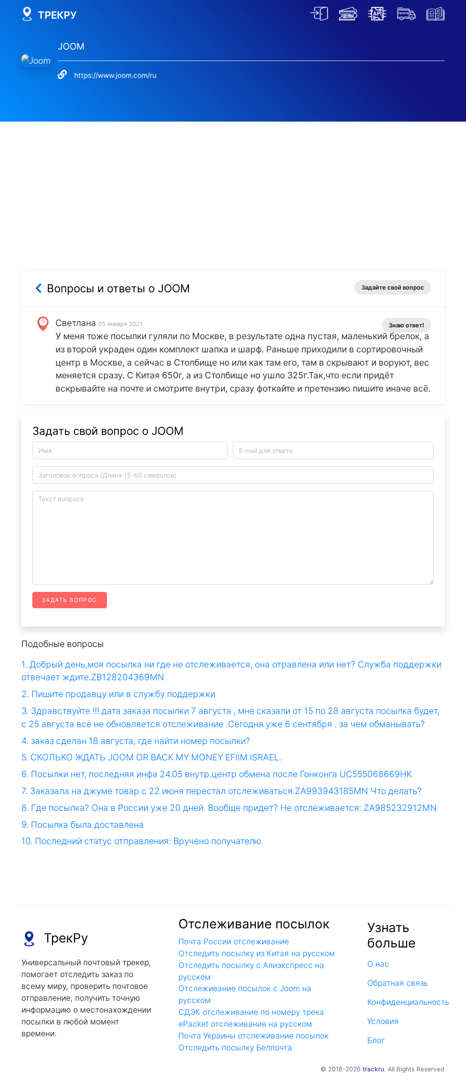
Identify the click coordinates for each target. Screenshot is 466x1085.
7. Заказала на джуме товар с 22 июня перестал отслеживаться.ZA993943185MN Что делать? (221, 790)
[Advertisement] (233, 185)
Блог (376, 1040)
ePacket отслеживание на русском (245, 1024)
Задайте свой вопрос (392, 287)
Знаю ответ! (406, 325)
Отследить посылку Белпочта (235, 1047)
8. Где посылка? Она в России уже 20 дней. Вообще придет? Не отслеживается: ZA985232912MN (229, 807)
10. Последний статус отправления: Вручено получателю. (142, 840)
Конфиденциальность (406, 1002)
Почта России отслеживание (233, 941)
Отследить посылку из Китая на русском (256, 953)
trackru (373, 1069)
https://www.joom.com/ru (115, 75)
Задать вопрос (69, 599)
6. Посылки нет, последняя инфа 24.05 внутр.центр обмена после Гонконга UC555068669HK (216, 774)
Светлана (76, 322)
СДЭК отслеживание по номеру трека (251, 1012)
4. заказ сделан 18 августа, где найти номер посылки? (135, 740)
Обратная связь (397, 983)
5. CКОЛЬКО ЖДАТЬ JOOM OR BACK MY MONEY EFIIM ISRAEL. (151, 757)
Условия (383, 1021)
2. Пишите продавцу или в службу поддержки (118, 693)
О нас (378, 963)
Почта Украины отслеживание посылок (253, 1035)
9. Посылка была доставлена (82, 824)
